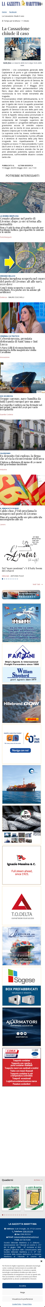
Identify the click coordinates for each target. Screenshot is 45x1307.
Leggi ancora (22, 572)
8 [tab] (17, 579)
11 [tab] (23, 1215)
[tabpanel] (22, 572)
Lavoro (3, 524)
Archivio (37, 1180)
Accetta (22, 1286)
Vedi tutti (36, 584)
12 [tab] (26, 1215)
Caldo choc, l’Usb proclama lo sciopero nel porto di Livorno (18, 512)
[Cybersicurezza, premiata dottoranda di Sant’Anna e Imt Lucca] (22, 317)
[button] (41, 1261)
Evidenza (3, 297)
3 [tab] (6, 579)
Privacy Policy (27, 1304)
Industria (3, 469)
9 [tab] (19, 1215)
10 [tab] (21, 1215)
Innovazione (4, 357)
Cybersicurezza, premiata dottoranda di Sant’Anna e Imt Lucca (19, 341)
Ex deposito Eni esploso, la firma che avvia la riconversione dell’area (22, 457)
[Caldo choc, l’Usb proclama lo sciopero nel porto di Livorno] (22, 490)
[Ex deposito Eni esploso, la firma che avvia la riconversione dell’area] (22, 435)
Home (4, 12)
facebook (13, 12)
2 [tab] (4, 579)
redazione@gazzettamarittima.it (26, 1237)
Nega (22, 1292)
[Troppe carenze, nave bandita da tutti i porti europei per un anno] (22, 377)
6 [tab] (13, 579)
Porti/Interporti (6, 237)
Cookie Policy (16, 1304)
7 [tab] (15, 579)
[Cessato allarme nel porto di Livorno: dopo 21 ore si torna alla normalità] (22, 197)
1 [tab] (2, 579)
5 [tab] (11, 579)
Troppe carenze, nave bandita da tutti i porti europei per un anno (20, 400)
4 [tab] (8, 579)
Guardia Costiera (6, 414)
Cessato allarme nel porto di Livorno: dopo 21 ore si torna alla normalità (20, 221)
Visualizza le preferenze (22, 1299)
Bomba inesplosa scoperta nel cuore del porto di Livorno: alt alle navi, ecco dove (22, 281)
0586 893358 (28, 1231)
